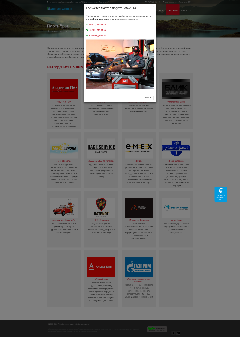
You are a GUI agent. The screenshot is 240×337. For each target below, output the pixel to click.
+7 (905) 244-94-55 (97, 30)
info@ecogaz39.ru (97, 35)
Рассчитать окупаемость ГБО (221, 197)
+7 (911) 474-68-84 (97, 24)
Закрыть (148, 97)
